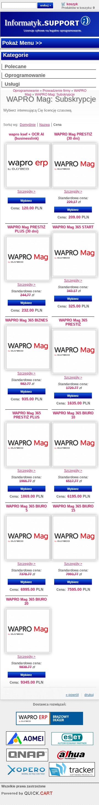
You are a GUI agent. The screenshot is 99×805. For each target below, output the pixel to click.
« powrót (72, 695)
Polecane (15, 66)
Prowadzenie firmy (56, 91)
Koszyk (72, 4)
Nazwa (44, 125)
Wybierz (26, 200)
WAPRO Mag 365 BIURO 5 (26, 508)
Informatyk (22, 22)
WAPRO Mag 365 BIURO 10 (73, 415)
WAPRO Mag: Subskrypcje (55, 94)
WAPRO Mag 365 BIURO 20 (26, 601)
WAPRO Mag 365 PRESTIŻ (73, 322)
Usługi (12, 84)
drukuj (89, 695)
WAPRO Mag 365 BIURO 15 (73, 508)
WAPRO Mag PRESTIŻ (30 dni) (73, 136)
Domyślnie (28, 125)
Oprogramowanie (25, 75)
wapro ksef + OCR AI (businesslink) (26, 136)
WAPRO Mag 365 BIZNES (26, 320)
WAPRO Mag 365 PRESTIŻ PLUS (26, 415)
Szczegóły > (26, 191)
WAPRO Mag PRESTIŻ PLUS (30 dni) (26, 229)
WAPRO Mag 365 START (73, 227)
